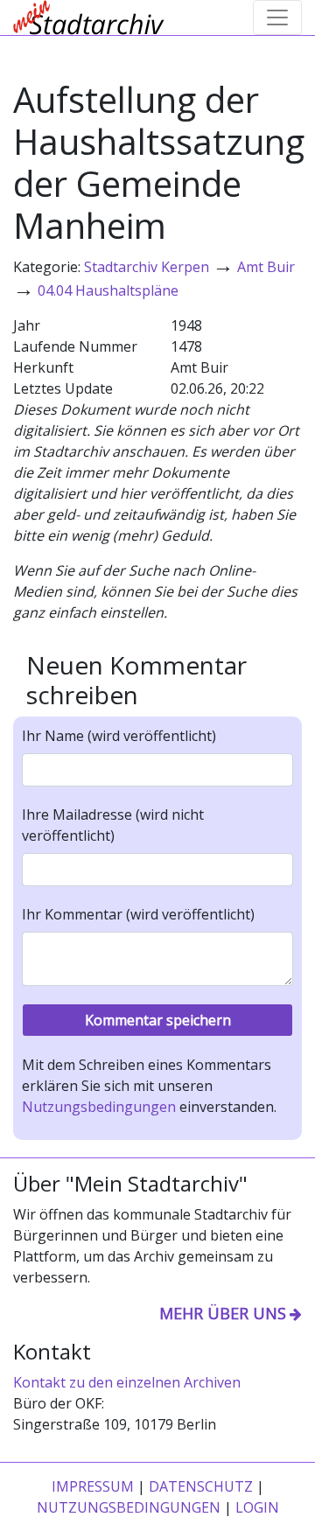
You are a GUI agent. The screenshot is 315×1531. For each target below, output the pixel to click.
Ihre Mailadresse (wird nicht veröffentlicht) (113, 825)
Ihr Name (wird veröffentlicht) (119, 735)
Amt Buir (266, 266)
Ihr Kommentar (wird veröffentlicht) (138, 914)
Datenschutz (201, 1486)
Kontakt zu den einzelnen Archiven (127, 1382)
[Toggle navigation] (277, 17)
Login (257, 1507)
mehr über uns (222, 1313)
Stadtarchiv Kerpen (146, 266)
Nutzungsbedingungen (99, 1106)
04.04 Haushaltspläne (108, 290)
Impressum (93, 1486)
